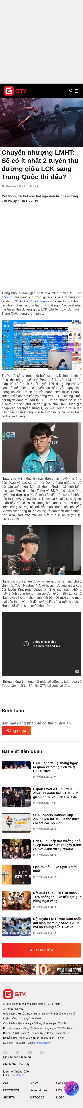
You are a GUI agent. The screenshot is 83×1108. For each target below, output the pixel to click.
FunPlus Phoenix (36, 301)
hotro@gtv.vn (43, 1042)
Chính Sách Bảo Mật (16, 1064)
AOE (6, 1082)
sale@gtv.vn (17, 1075)
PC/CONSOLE (12, 1090)
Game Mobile (38, 1090)
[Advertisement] (41, 42)
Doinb (7, 297)
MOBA (60, 1097)
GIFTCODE (37, 1097)
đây (66, 685)
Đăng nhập (16, 730)
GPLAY (34, 1082)
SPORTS (9, 1097)
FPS (59, 1090)
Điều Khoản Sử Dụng (17, 1057)
